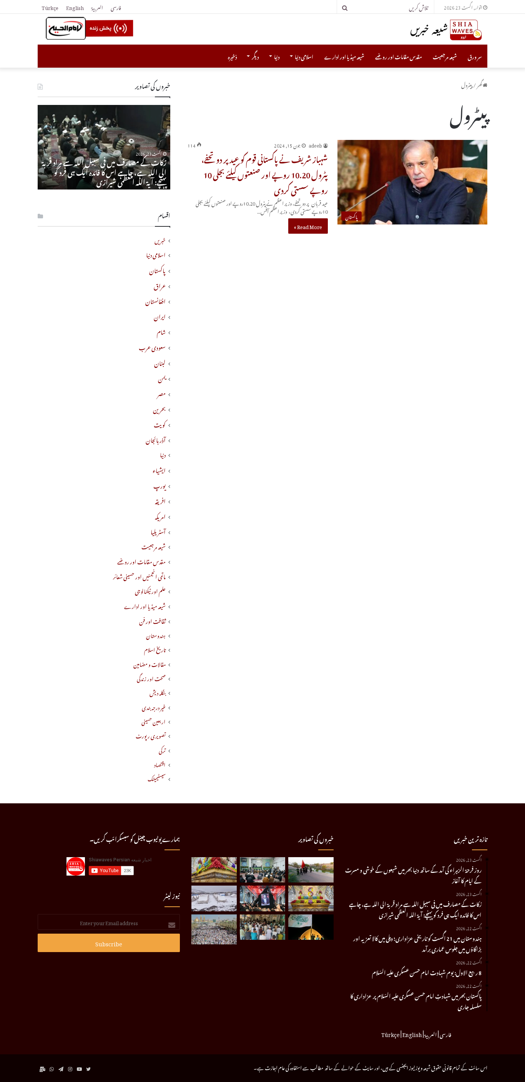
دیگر (255, 56)
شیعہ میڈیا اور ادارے (344, 56)
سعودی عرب (152, 346)
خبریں (160, 239)
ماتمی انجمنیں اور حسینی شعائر (139, 576)
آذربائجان (156, 439)
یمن (162, 377)
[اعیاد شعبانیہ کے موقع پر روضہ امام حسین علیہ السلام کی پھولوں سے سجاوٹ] (311, 898)
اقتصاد (160, 764)
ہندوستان (156, 635)
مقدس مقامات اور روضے (398, 56)
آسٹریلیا (158, 531)
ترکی (162, 750)
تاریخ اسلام (155, 649)
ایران (160, 315)
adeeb (315, 144)
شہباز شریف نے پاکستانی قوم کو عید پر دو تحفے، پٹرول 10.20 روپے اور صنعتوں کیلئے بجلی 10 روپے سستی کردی (264, 173)
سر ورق (475, 56)
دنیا (276, 56)
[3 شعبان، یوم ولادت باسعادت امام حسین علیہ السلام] (214, 870)
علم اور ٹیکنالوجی (150, 590)
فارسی (116, 6)
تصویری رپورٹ (151, 735)
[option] (104, 147)
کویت (160, 423)
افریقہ (160, 500)
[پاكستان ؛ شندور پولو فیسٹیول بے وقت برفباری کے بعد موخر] (214, 898)
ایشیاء (159, 469)
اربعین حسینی (153, 721)
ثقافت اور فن (152, 620)
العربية (97, 6)
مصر (161, 393)
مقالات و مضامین (149, 663)
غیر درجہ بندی (154, 706)
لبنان (160, 362)
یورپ (159, 484)
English (75, 6)
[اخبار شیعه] (431, 30)
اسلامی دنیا (304, 56)
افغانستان (155, 300)
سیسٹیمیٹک (157, 778)
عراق (160, 285)
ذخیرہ (232, 56)
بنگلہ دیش (158, 692)
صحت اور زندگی (151, 678)
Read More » (308, 225)
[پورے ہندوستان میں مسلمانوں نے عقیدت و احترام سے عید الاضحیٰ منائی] (262, 927)
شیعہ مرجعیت (445, 56)
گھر (480, 84)
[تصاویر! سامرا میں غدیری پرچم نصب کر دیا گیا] (311, 927)
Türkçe (50, 6)
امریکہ (160, 515)
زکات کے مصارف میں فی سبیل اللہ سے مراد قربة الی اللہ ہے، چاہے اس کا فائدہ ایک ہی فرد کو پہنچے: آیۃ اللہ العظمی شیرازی (104, 171)
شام (161, 331)
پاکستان (157, 269)
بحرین (159, 408)
